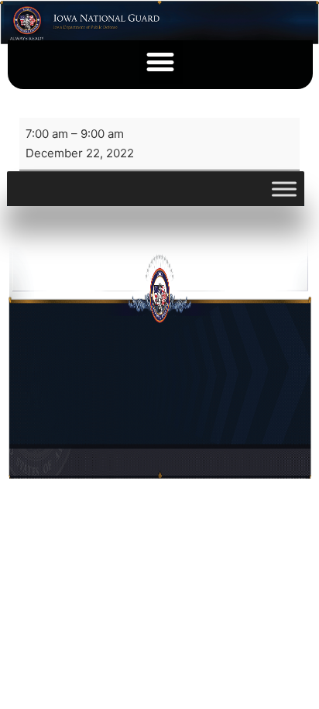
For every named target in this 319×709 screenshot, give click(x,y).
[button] (161, 62)
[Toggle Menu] (284, 188)
